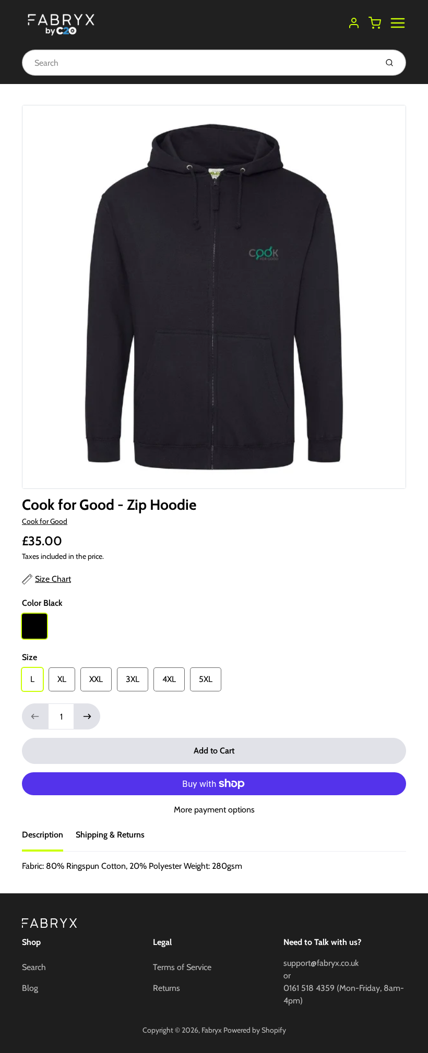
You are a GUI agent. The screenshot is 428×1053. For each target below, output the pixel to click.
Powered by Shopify (254, 1030)
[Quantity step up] (87, 716)
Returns (166, 988)
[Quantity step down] (35, 716)
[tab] (49, 838)
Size (29, 657)
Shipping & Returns (110, 835)
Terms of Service (182, 967)
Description (42, 835)
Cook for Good (44, 521)
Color (42, 603)
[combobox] (198, 63)
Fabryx (211, 1030)
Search (34, 967)
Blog (30, 988)
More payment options (214, 810)
